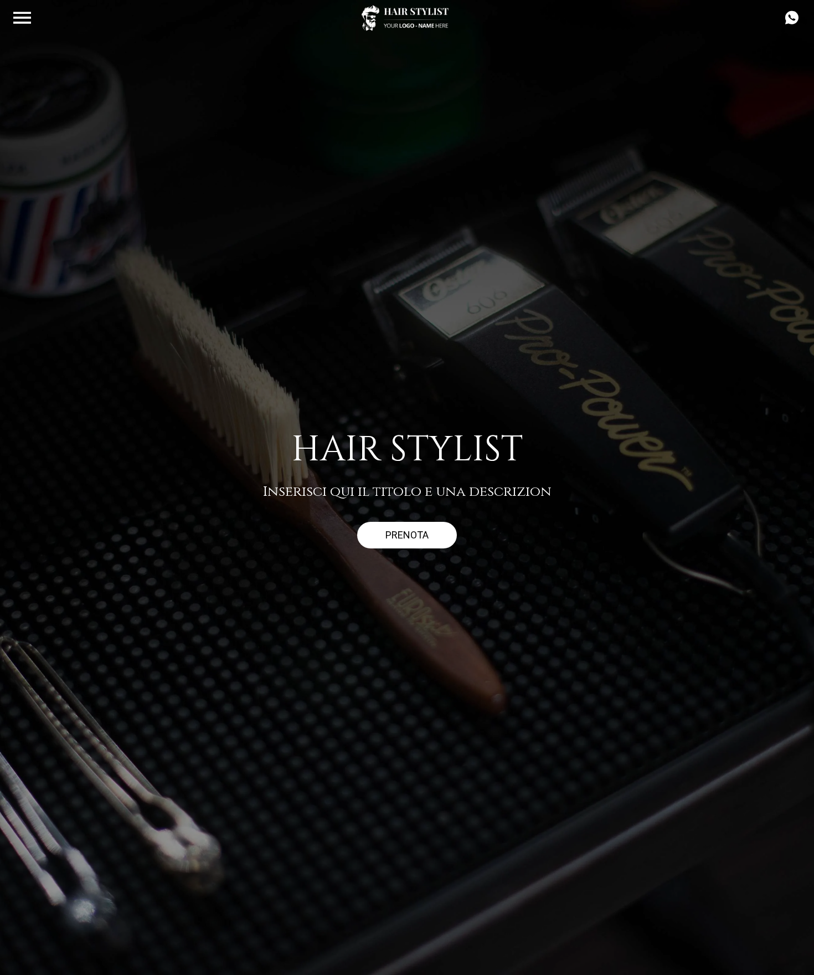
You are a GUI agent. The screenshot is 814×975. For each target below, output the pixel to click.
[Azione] (792, 17)
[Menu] (22, 17)
